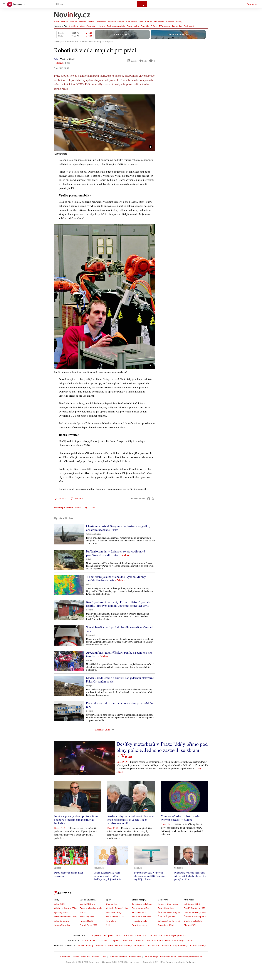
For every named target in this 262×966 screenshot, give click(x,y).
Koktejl (179, 21)
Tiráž (103, 956)
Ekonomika (159, 21)
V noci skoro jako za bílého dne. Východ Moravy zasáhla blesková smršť (116, 578)
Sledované (189, 26)
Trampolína (114, 940)
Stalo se (73, 21)
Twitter (75, 956)
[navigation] (3, 4)
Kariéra (95, 956)
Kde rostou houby (132, 935)
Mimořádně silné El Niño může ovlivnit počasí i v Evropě (180, 818)
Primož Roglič (86, 921)
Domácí (83, 21)
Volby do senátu (61, 921)
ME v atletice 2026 (115, 916)
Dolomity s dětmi (166, 925)
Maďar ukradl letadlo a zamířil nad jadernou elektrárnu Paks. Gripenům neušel (120, 679)
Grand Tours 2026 (88, 925)
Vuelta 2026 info (87, 904)
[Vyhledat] (142, 4)
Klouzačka (139, 940)
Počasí (154, 26)
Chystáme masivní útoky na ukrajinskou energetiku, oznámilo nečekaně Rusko (118, 528)
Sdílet (144, 60)
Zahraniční (100, 21)
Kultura (148, 21)
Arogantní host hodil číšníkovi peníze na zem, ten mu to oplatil (119, 654)
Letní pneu (139, 945)
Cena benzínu (150, 935)
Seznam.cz (252, 4)
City (85, 507)
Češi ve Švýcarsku (167, 916)
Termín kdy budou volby (65, 916)
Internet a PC (60, 26)
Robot (78, 507)
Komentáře (131, 21)
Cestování (91, 26)
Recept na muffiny (140, 908)
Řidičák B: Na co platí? (195, 916)
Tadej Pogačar (87, 916)
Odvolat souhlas (168, 956)
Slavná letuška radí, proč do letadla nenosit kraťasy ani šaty (119, 629)
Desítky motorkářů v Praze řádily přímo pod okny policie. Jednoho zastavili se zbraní (162, 746)
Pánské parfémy (198, 945)
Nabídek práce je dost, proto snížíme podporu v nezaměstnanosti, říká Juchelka (76, 819)
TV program (164, 26)
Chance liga (111, 904)
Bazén (85, 940)
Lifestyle (170, 21)
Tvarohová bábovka (141, 916)
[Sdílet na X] (153, 498)
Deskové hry (153, 945)
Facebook (65, 956)
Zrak (92, 507)
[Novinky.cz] (72, 16)
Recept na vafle (139, 921)
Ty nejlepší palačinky (142, 904)
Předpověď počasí (112, 935)
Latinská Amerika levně (169, 921)
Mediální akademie (118, 956)
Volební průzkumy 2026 (65, 908)
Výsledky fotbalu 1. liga (117, 908)
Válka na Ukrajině (115, 21)
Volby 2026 (59, 904)
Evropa (89, 686)
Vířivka (190, 940)
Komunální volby (62, 925)
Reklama (85, 956)
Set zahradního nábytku (158, 940)
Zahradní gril (178, 940)
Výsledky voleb (61, 912)
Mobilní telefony (85, 945)
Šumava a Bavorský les (169, 912)
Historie (101, 26)
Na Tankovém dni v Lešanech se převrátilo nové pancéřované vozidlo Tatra (115, 553)
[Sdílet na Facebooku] (148, 498)
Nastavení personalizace (190, 956)
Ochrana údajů (151, 956)
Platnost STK (190, 925)
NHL (108, 925)
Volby (91, 21)
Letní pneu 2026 (192, 904)
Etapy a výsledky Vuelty (91, 908)
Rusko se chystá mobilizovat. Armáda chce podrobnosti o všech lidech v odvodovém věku (130, 819)
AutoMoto (73, 26)
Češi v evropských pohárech (172, 935)
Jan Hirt (83, 912)
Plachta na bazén (98, 940)
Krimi (141, 21)
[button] (104, 122)
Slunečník (127, 940)
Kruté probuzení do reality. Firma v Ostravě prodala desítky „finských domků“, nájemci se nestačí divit (118, 604)
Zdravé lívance (139, 912)
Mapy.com (96, 935)
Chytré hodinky (180, 945)
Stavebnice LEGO (104, 945)
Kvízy (136, 26)
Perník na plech (139, 925)
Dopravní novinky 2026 (195, 912)
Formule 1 (111, 921)
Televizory (166, 945)
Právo (56, 59)
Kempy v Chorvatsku (168, 904)
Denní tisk (177, 26)
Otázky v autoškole (193, 921)
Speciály (145, 26)
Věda (82, 26)
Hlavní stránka (61, 21)
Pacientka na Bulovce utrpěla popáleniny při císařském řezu (120, 705)
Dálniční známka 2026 (194, 908)
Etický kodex (135, 956)
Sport (129, 26)
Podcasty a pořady (116, 26)
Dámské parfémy (123, 945)
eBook (133, 60)
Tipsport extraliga (114, 912)
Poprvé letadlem (166, 908)
